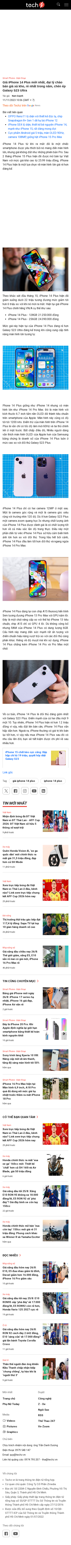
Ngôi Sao (43, 1409)
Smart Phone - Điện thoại (14, 78)
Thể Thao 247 (46, 1421)
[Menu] (66, 5)
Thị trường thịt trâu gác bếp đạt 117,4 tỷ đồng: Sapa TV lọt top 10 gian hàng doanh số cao (21, 923)
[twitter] (6, 790)
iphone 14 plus (53, 780)
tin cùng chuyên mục (19, 981)
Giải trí (6, 1360)
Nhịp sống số (9, 947)
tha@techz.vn (50, 1459)
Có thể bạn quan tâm (19, 1117)
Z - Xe (41, 1404)
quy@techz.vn (18, 1454)
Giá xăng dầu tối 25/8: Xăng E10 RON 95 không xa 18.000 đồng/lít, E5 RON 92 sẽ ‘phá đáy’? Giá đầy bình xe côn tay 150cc (20, 1199)
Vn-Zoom (43, 1426)
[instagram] (24, 790)
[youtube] (34, 790)
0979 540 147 (22, 1450)
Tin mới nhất (15, 803)
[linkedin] (43, 790)
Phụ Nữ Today (11, 1404)
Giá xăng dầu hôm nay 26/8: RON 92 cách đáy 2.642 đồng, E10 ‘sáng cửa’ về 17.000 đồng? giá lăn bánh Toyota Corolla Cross (22, 1337)
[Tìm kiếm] (56, 5)
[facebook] (15, 790)
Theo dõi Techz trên (14, 105)
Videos (11, 1420)
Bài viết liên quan (13, 112)
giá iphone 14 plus (24, 780)
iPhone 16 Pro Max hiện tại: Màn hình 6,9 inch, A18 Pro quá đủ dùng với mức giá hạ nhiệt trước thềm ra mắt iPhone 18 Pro (21, 1091)
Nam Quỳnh (17, 96)
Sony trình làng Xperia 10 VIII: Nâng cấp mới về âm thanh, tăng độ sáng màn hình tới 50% (21, 1059)
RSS (40, 1415)
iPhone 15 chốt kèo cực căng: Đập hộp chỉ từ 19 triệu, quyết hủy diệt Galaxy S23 (26, 755)
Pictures (12, 1426)
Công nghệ (44, 1398)
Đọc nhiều (11, 1255)
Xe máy (6, 847)
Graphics (12, 1432)
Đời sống (7, 915)
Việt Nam (7, 812)
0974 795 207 (32, 1459)
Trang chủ (9, 1398)
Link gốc (8, 772)
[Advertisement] (35, 210)
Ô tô (5, 1325)
